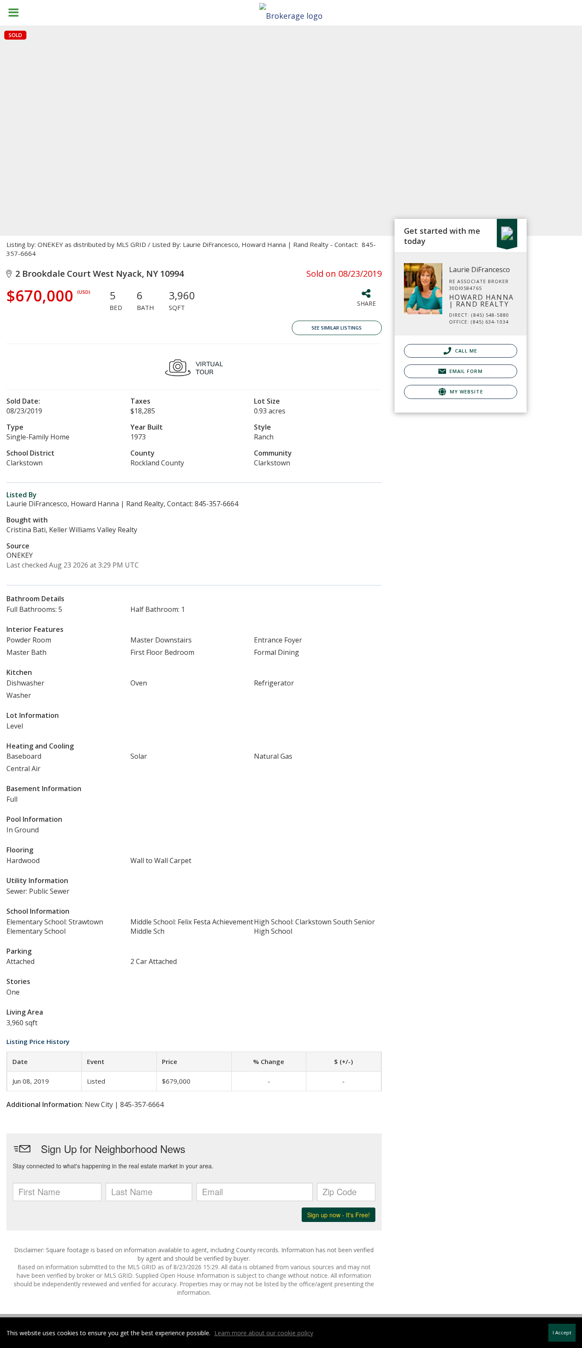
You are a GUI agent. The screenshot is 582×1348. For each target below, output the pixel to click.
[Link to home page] (291, 13)
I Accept (562, 1332)
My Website (465, 391)
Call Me (465, 350)
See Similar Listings (336, 327)
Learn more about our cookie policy (263, 1333)
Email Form (465, 371)
